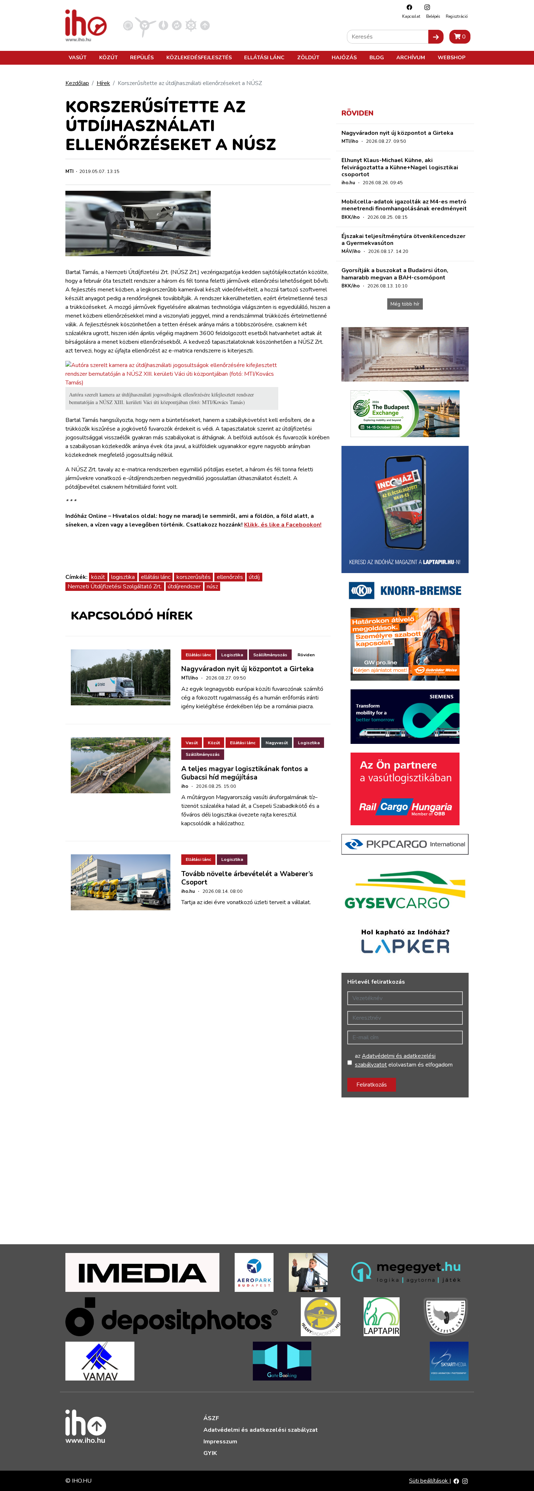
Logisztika (232, 655)
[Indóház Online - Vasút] (128, 25)
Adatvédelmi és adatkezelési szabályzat (260, 1430)
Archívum (410, 57)
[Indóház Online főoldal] (205, 25)
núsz (212, 587)
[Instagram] (425, 7)
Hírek (103, 83)
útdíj (254, 577)
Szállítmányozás (270, 655)
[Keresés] (436, 37)
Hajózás (344, 57)
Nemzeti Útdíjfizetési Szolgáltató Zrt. (115, 587)
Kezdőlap (77, 83)
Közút (108, 57)
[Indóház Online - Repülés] (146, 25)
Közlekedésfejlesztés (199, 57)
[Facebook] (407, 7)
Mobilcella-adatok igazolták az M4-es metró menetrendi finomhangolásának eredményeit (404, 205)
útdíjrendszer (184, 587)
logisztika (123, 577)
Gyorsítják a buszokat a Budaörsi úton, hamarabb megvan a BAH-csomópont (394, 273)
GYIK (210, 1453)
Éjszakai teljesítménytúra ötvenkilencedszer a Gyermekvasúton (403, 239)
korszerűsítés (194, 577)
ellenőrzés (230, 577)
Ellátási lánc (264, 57)
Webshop (451, 57)
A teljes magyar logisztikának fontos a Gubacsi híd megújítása (244, 773)
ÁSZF (211, 1418)
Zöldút (308, 57)
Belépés (433, 16)
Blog (376, 57)
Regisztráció (457, 16)
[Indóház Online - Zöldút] (177, 25)
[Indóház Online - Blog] (163, 25)
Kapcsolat (411, 16)
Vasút (77, 57)
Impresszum (220, 1442)
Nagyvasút (277, 743)
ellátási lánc (155, 577)
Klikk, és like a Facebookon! (282, 525)
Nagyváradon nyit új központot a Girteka (247, 669)
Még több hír (405, 304)
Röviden (306, 655)
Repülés (142, 57)
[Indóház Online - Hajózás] (191, 25)
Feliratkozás (371, 1085)
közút (98, 577)
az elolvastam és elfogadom (404, 1060)
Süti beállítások (429, 1481)
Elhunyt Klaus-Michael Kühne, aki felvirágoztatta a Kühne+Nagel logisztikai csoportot (399, 167)
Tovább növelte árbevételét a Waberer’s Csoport (247, 878)
